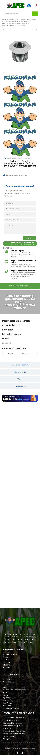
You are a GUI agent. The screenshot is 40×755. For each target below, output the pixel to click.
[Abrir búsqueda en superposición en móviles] (20, 13)
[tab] (20, 286)
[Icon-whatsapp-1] (22, 753)
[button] (11, 474)
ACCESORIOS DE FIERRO (16, 19)
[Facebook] (17, 753)
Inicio (4, 19)
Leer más (11, 469)
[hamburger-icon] (3, 5)
